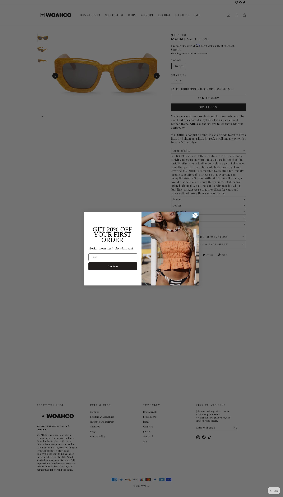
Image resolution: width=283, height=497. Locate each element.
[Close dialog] (195, 215)
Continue (113, 266)
